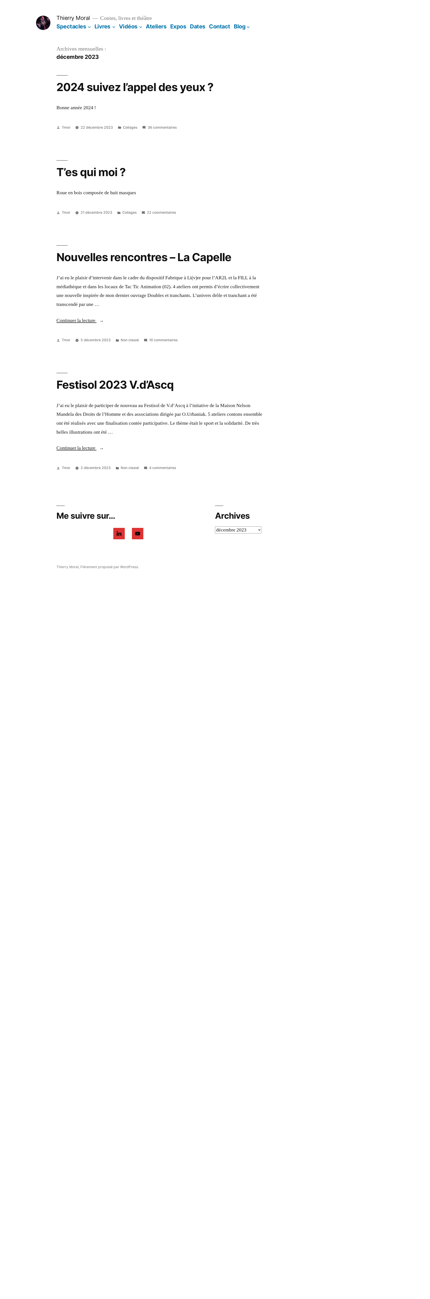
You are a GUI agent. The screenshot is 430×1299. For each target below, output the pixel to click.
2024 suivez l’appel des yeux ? (134, 87)
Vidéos (128, 26)
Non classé (130, 340)
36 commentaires (162, 127)
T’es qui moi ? (91, 172)
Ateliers (156, 26)
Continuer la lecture (80, 320)
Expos (178, 26)
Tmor (66, 127)
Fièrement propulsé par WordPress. (109, 567)
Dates (197, 26)
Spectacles (71, 26)
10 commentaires (163, 340)
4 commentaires (162, 468)
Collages (130, 127)
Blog (239, 26)
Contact (219, 26)
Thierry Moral (73, 18)
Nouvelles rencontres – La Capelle (143, 257)
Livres (102, 26)
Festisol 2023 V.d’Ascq (115, 384)
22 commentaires (161, 212)
